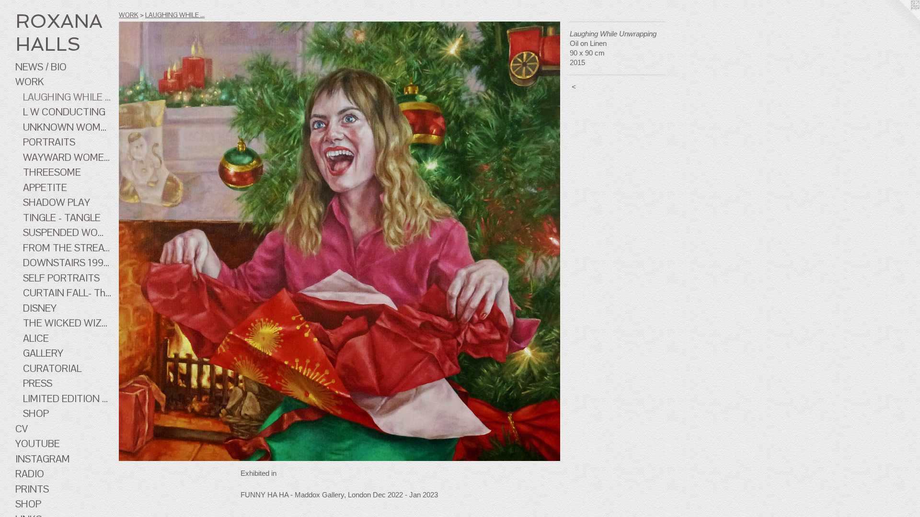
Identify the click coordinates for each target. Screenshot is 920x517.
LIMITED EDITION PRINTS (67, 398)
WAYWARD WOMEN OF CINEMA (67, 157)
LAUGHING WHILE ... (67, 96)
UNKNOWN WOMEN (67, 127)
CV (21, 428)
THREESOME (52, 172)
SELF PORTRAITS (61, 277)
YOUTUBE (37, 443)
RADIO (29, 473)
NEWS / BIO (41, 66)
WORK (29, 81)
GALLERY (43, 353)
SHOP (36, 413)
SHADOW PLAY (56, 202)
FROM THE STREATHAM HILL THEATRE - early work (67, 247)
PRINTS (32, 489)
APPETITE (45, 187)
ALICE (36, 338)
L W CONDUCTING (64, 111)
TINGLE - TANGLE (62, 217)
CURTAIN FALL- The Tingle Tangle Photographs (67, 292)
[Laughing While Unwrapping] (339, 241)
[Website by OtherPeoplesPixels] (901, 19)
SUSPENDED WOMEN (67, 232)
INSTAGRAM (42, 458)
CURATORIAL (52, 368)
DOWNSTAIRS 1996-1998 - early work (67, 262)
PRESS (37, 383)
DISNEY (40, 308)
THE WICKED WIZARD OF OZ (67, 322)
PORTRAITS (49, 141)
